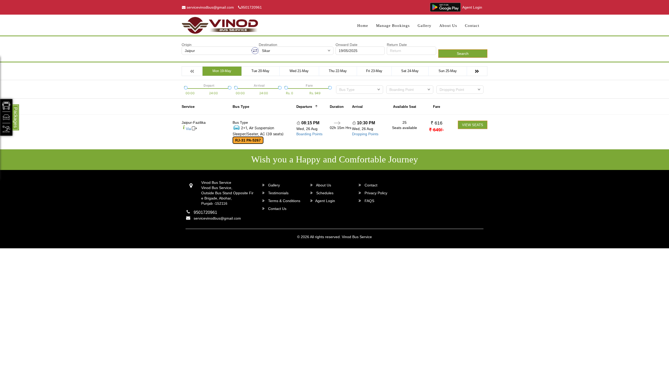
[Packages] (6, 117)
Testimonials (278, 193)
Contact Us (276, 209)
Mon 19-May (221, 71)
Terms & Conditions (283, 201)
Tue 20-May (260, 71)
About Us (448, 26)
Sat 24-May (410, 71)
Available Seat (404, 107)
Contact (472, 26)
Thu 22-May (338, 71)
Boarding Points (309, 134)
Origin (187, 44)
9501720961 (251, 7)
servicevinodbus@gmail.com (210, 7)
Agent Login (472, 7)
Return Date (397, 44)
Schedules (324, 193)
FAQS (369, 201)
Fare (436, 107)
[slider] (185, 87)
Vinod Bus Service (357, 237)
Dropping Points (365, 134)
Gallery (424, 26)
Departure (304, 107)
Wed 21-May (299, 71)
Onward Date (346, 44)
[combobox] (359, 89)
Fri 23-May (374, 71)
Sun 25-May (448, 71)
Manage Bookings (393, 26)
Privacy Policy (375, 193)
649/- (436, 129)
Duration (337, 107)
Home (362, 26)
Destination (268, 44)
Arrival (357, 107)
